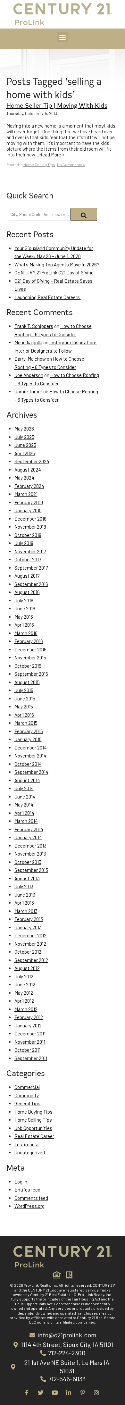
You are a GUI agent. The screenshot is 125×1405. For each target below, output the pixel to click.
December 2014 (30, 747)
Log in (20, 1181)
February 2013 (28, 919)
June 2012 (24, 984)
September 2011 (30, 1058)
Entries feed (27, 1189)
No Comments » (71, 164)
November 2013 (30, 854)
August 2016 (27, 592)
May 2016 (23, 617)
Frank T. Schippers (33, 326)
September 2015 (31, 674)
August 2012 (27, 968)
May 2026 (24, 428)
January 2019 (28, 510)
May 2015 (23, 706)
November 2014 (30, 755)
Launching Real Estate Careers (47, 297)
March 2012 (26, 1009)
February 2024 (29, 486)
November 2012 (30, 944)
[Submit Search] (84, 214)
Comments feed (31, 1198)
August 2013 (27, 878)
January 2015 (28, 739)
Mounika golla (28, 342)
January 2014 (28, 837)
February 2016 (28, 641)
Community (26, 1095)
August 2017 (26, 576)
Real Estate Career (34, 1136)
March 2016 (26, 633)
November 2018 (30, 527)
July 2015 (23, 690)
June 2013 (24, 895)
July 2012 (23, 976)
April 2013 (24, 903)
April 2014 (24, 813)
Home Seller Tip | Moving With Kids (56, 105)
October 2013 (27, 862)
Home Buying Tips (33, 1112)
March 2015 (26, 723)
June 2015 (24, 698)
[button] (62, 37)
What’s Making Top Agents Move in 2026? (56, 264)
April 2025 (24, 453)
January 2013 (28, 927)
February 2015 (28, 731)
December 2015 (30, 649)
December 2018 (30, 519)
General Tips (27, 1103)
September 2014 (31, 772)
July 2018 (23, 543)
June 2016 (24, 608)
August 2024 (27, 470)
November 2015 (30, 657)
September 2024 (31, 461)
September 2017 (31, 568)
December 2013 (30, 846)
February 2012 (28, 1017)
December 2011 (30, 1033)
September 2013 (31, 870)
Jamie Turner (28, 391)
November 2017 (30, 551)
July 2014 (24, 788)
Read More (50, 154)
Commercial (27, 1087)
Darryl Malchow (30, 359)
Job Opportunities (33, 1128)
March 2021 (26, 494)
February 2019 (28, 502)
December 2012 (30, 935)
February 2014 (28, 829)
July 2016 (23, 600)
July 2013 (23, 886)
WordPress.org (29, 1206)
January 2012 (28, 1025)
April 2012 (24, 1001)
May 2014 (23, 804)
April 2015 (24, 715)
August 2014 (27, 780)
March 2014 (26, 821)
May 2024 (24, 478)
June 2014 (25, 796)
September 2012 (31, 960)
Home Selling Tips (39, 164)
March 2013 (26, 911)
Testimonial (26, 1144)
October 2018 (27, 535)
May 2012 (23, 993)
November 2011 (29, 1042)
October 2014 (28, 764)
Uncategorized (29, 1152)
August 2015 (27, 682)
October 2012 (27, 952)
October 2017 (27, 559)
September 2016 (31, 584)
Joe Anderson (28, 375)
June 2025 (25, 445)
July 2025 (24, 437)
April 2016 (24, 625)
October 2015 (27, 666)
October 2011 (27, 1050)
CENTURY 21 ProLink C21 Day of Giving (54, 272)
